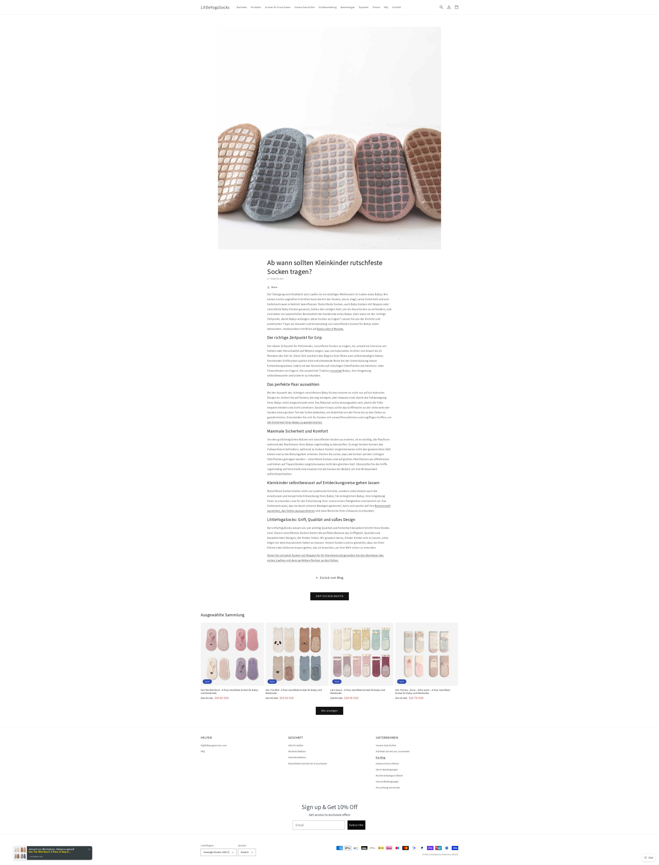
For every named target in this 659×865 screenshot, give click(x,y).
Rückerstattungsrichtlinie (389, 775)
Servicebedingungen (387, 769)
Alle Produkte (295, 745)
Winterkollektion (297, 751)
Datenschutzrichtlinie (387, 763)
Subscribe (356, 825)
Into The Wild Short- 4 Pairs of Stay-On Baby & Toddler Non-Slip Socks (50, 851)
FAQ (203, 751)
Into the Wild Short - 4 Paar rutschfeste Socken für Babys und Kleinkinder (229, 692)
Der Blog (380, 757)
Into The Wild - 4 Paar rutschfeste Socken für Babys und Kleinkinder (294, 692)
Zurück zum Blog (332, 578)
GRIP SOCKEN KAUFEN (329, 596)
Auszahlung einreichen (388, 787)
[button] (441, 7)
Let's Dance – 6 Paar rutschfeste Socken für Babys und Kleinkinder (357, 692)
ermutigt (336, 371)
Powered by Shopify (450, 854)
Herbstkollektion (297, 757)
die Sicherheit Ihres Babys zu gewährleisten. (294, 422)
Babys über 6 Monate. (330, 329)
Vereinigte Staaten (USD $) (216, 852)
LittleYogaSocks (435, 854)
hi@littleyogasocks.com (214, 745)
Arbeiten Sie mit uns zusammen (392, 751)
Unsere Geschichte (386, 745)
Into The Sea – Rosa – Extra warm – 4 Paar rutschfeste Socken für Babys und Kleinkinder (422, 692)
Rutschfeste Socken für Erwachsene (307, 763)
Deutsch (245, 852)
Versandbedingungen (387, 781)
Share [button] (274, 287)
